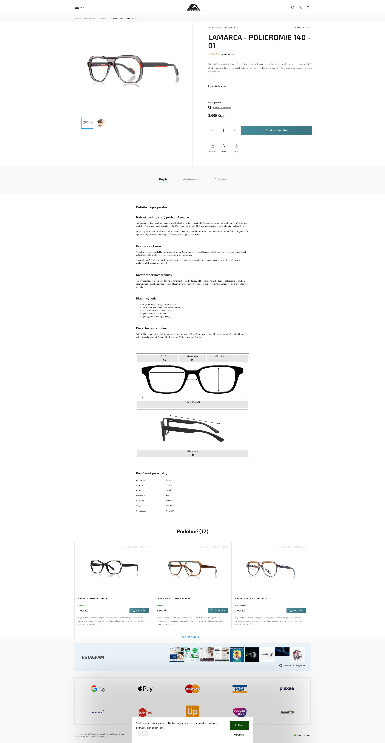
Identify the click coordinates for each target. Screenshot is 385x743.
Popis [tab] (163, 179)
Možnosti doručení (222, 107)
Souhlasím (239, 725)
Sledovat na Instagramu (294, 665)
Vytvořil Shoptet (304, 735)
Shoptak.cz (104, 736)
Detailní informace (217, 86)
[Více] (76, 7)
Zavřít (302, 155)
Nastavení (143, 733)
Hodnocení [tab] (191, 179)
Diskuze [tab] (220, 179)
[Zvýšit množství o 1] (234, 130)
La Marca (170, 480)
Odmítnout (239, 735)
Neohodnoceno (228, 54)
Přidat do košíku (278, 130)
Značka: (302, 27)
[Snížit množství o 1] (212, 130)
